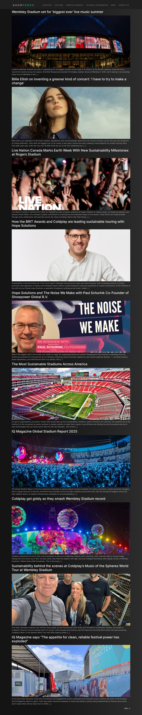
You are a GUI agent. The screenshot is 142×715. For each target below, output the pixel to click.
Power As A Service (74, 5)
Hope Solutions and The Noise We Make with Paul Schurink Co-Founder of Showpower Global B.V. (70, 295)
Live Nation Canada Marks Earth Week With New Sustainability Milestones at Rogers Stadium (70, 152)
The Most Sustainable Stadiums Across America (49, 364)
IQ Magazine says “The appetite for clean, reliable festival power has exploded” (65, 639)
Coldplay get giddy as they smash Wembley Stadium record (58, 499)
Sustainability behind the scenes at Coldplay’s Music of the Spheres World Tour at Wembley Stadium (70, 568)
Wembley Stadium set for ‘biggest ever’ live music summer (57, 12)
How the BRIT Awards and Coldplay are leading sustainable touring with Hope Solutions (68, 224)
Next (127, 708)
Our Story (47, 5)
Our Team (59, 5)
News (113, 5)
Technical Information (97, 5)
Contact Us (123, 5)
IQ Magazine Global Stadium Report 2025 (44, 431)
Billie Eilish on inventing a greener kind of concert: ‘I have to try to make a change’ (69, 81)
